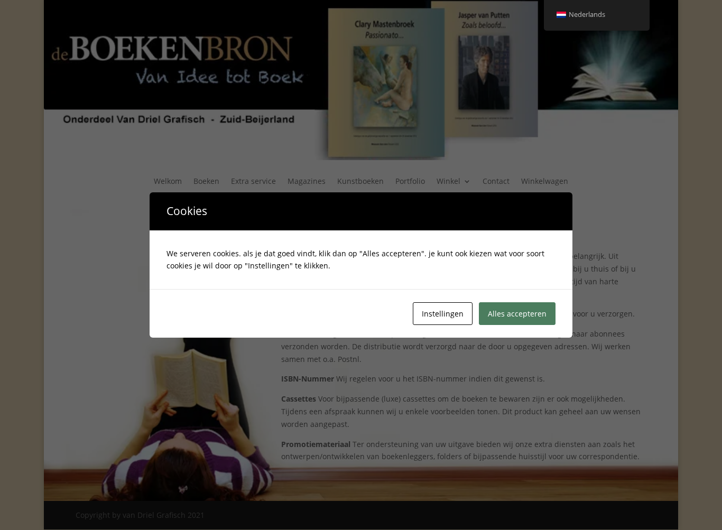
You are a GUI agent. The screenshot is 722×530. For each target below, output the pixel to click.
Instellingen (443, 314)
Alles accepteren (517, 314)
